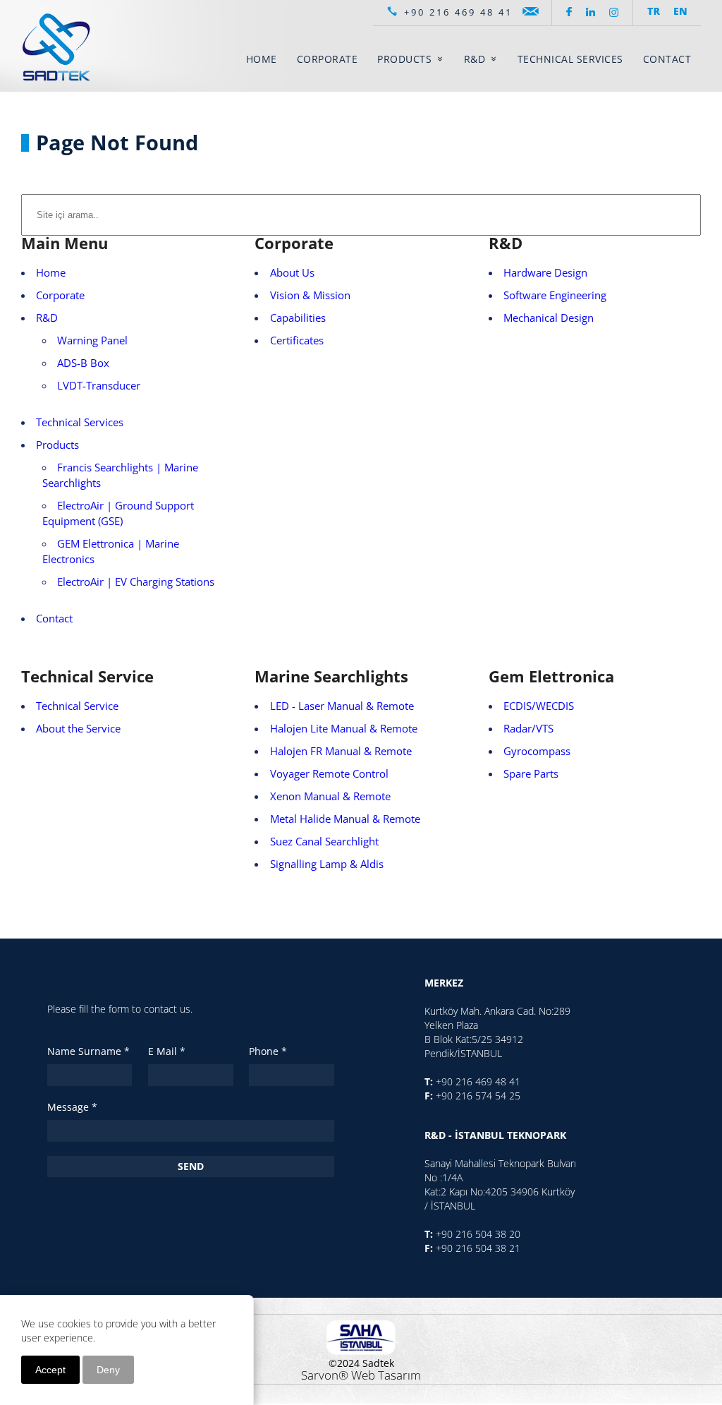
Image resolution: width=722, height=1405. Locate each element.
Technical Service (77, 706)
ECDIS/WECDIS (538, 706)
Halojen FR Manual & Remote (341, 751)
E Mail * (166, 1051)
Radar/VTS (528, 728)
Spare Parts (530, 773)
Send (191, 1166)
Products (57, 445)
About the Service (78, 728)
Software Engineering (554, 295)
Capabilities (298, 317)
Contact (54, 618)
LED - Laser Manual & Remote (342, 706)
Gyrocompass (536, 751)
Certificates (297, 340)
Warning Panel (92, 340)
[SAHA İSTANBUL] (361, 1336)
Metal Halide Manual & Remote (345, 819)
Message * (72, 1107)
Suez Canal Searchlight (324, 841)
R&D (47, 317)
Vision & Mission (310, 295)
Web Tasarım (386, 1375)
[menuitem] (261, 59)
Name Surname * (88, 1051)
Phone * (268, 1051)
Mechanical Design (548, 317)
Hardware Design (545, 272)
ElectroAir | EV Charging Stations (135, 581)
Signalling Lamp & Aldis (327, 864)
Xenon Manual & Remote (330, 796)
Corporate (60, 295)
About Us (292, 272)
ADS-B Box (83, 363)
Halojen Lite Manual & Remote (343, 728)
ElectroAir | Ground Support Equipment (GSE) (118, 513)
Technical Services (79, 422)
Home (51, 272)
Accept (50, 1369)
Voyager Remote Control (329, 773)
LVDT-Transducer (98, 385)
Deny (108, 1369)
